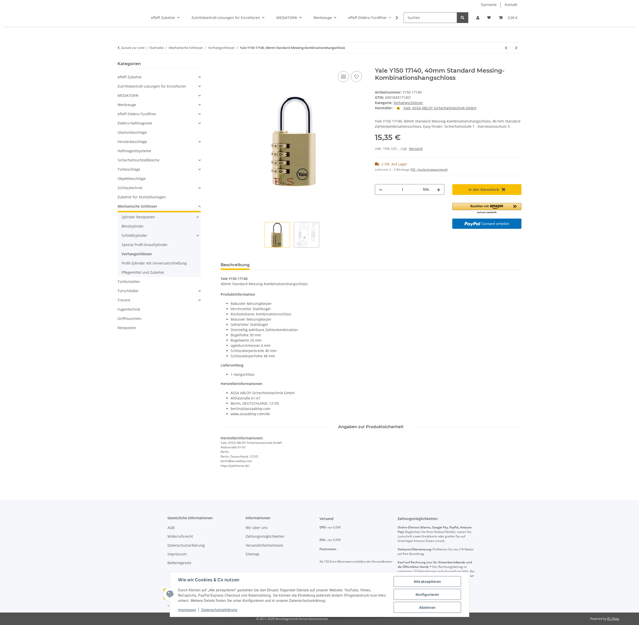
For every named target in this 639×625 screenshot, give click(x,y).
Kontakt (511, 4)
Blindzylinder (133, 226)
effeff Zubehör (130, 77)
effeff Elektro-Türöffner (137, 114)
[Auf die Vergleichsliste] (343, 76)
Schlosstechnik (130, 187)
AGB (170, 527)
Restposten (127, 327)
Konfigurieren (427, 594)
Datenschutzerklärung (219, 610)
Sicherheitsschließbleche (139, 160)
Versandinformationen (264, 545)
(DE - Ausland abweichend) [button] (429, 169)
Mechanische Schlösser (137, 206)
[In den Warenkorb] (225, 64)
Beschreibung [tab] (235, 264)
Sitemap (252, 554)
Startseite (489, 4)
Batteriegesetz (179, 562)
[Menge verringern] (380, 189)
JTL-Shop (613, 619)
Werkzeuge (127, 104)
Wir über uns (257, 527)
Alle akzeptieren (427, 581)
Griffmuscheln (130, 318)
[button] (477, 17)
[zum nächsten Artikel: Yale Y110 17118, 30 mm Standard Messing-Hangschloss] (516, 47)
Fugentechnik (129, 309)
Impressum (187, 610)
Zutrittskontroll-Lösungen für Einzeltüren (152, 86)
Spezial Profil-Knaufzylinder (145, 244)
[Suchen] (462, 17)
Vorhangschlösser (408, 102)
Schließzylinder (134, 235)
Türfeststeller (129, 281)
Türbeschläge (129, 169)
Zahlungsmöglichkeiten (265, 536)
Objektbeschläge (132, 178)
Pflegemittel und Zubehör (143, 272)
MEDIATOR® (128, 95)
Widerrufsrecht (180, 536)
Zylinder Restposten (138, 217)
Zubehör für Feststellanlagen (142, 197)
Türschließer (128, 290)
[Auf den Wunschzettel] (356, 76)
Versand (416, 148)
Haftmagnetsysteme (134, 150)
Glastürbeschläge (132, 132)
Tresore (124, 300)
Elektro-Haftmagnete (135, 123)
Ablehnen (427, 607)
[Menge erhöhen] (438, 189)
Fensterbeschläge (132, 141)
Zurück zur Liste (133, 47)
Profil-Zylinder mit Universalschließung (154, 263)
